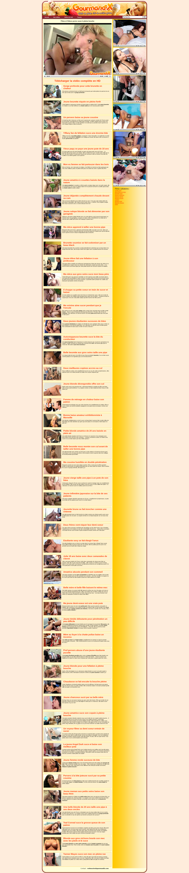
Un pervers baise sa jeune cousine (80, 117)
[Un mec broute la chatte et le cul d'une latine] (129, 32)
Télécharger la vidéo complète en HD (77, 80)
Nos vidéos (56, 17)
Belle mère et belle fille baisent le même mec (85, 587)
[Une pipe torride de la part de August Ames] (129, 171)
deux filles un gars (120, 192)
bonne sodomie (119, 195)
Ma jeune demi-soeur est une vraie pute (83, 603)
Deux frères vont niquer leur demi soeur (83, 525)
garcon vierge (119, 197)
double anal (118, 201)
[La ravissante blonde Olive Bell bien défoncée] (129, 88)
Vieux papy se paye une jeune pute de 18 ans (86, 149)
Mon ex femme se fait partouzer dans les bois (86, 164)
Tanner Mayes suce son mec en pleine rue (84, 854)
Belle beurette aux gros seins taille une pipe (85, 352)
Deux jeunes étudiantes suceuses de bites (84, 321)
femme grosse (119, 198)
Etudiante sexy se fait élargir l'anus (80, 540)
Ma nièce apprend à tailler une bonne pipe (84, 227)
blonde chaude (119, 203)
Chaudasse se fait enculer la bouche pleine (85, 681)
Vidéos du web (68, 17)
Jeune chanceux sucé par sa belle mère (83, 697)
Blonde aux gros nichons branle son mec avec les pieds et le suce (84, 839)
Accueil (47, 17)
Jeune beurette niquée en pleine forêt (82, 102)
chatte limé (118, 190)
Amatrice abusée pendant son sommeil (83, 572)
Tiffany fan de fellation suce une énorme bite (85, 133)
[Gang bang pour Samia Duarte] (129, 144)
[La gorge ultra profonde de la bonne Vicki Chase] (129, 60)
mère (116, 204)
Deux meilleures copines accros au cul (82, 368)
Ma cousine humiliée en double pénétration (85, 462)
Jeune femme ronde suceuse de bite (81, 760)
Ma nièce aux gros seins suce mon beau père (86, 274)
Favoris (79, 17)
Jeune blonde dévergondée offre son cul (83, 384)
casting (117, 200)
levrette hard (118, 193)
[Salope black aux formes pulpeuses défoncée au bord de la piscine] (129, 116)
